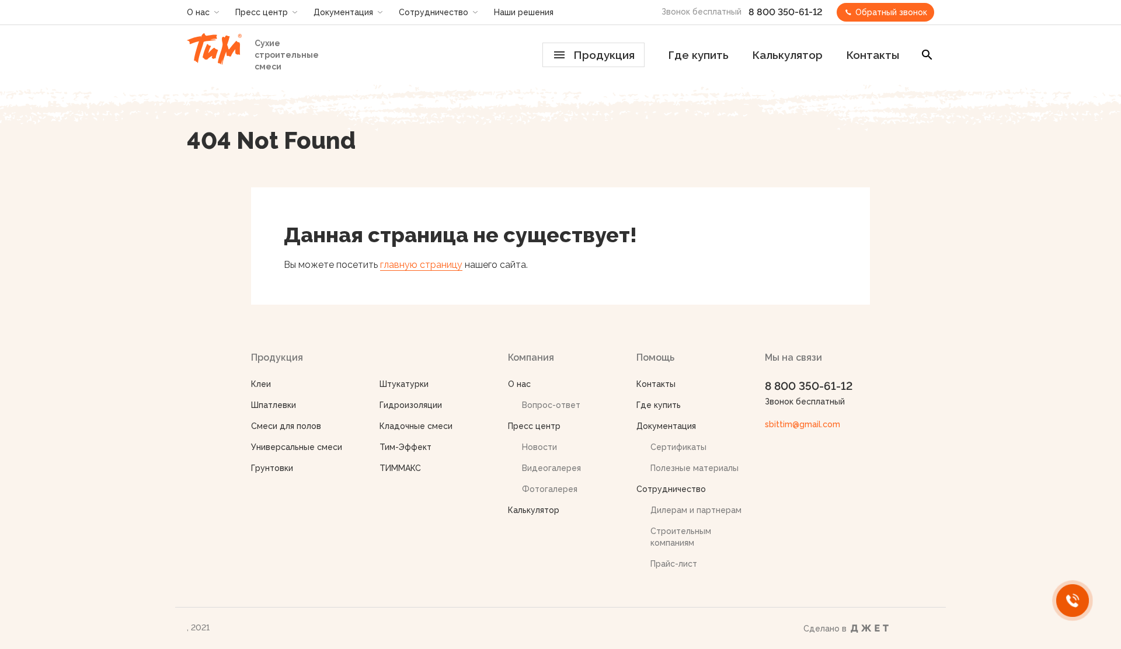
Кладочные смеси (416, 426)
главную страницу (421, 264)
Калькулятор (787, 54)
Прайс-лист (673, 563)
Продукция (604, 54)
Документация (343, 12)
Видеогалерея (551, 468)
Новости (539, 447)
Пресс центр (261, 12)
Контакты (872, 54)
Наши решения (523, 12)
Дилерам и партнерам (695, 510)
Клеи (261, 384)
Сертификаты (678, 447)
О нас (198, 12)
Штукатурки (404, 384)
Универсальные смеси (296, 447)
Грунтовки (272, 468)
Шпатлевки (273, 405)
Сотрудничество (433, 12)
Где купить (698, 54)
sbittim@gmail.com (802, 424)
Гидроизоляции (411, 405)
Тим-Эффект (405, 447)
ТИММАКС (400, 468)
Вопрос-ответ (551, 405)
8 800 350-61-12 (786, 12)
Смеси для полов (286, 426)
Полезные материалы (694, 468)
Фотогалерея (549, 489)
